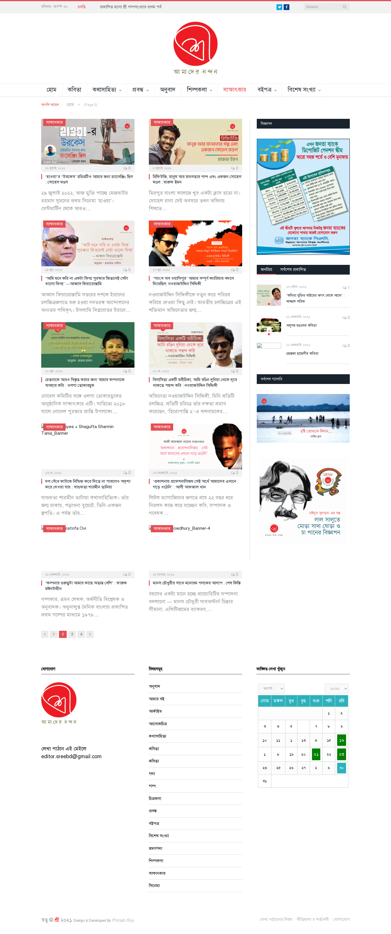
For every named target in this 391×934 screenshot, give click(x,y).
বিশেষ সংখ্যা (301, 89)
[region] (303, 197)
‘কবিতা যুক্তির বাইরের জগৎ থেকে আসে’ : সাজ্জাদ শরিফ (315, 298)
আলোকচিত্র (158, 723)
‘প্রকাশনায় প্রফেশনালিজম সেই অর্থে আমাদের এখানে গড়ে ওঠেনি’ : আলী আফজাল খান (194, 484)
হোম (52, 89)
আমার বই (156, 699)
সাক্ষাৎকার (234, 89)
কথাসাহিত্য (104, 89)
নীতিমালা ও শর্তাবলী (313, 919)
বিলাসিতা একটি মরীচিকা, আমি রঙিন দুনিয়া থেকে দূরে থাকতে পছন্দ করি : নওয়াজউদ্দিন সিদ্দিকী (195, 382)
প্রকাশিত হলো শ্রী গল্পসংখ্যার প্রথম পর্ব (130, 6)
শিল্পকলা (197, 89)
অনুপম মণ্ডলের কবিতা (301, 325)
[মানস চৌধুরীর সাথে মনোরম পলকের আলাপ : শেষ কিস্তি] (195, 549)
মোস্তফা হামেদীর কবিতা (302, 353)
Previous (263, 419)
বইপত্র (264, 89)
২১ (316, 754)
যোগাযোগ (341, 919)
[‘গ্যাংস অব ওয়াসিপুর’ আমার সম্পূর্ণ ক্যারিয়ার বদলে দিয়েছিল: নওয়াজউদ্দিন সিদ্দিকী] (195, 245)
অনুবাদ (168, 89)
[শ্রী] (195, 47)
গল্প (152, 786)
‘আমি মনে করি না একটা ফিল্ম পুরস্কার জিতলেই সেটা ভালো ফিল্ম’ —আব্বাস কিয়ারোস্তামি (86, 281)
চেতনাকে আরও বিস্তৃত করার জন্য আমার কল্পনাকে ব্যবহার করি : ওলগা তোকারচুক (85, 382)
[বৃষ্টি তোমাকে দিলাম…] (303, 418)
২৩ (341, 754)
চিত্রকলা (155, 798)
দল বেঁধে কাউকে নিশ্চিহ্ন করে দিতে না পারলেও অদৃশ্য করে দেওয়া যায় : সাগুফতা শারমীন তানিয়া (88, 484)
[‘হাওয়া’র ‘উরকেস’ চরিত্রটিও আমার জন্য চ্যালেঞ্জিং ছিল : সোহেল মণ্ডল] (88, 143)
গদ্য (152, 773)
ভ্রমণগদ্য (155, 848)
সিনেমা (154, 885)
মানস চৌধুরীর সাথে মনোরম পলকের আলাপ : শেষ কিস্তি (196, 583)
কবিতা (75, 89)
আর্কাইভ (155, 711)
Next (343, 419)
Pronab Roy (123, 920)
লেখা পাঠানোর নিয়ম (276, 919)
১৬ (341, 740)
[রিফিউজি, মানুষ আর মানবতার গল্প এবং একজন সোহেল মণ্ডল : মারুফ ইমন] (195, 143)
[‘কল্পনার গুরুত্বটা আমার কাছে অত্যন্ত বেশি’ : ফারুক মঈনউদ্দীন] (88, 549)
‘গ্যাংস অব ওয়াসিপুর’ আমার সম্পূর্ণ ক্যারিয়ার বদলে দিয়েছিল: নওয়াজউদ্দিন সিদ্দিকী (193, 281)
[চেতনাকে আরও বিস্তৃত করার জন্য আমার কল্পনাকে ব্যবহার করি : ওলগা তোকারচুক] (88, 346)
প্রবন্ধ (138, 89)
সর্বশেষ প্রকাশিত (293, 269)
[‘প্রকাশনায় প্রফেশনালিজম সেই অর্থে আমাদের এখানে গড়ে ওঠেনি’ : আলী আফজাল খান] (195, 448)
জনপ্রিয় (266, 269)
